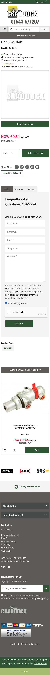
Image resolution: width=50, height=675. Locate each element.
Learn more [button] (40, 663)
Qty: (5, 153)
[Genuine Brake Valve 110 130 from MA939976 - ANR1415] (25, 398)
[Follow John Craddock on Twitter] (4, 567)
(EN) (10, 2)
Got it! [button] (25, 671)
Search (44, 29)
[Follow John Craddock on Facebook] (1, 567)
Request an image (25, 123)
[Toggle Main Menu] (4, 29)
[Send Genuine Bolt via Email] (37, 167)
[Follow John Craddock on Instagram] (7, 567)
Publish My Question (17, 303)
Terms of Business (30, 644)
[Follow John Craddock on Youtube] (9, 567)
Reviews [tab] (19, 189)
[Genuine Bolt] (25, 94)
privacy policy (41, 598)
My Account (40, 2)
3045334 (8, 347)
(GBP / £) (4, 2)
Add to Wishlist (13, 173)
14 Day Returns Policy (27, 486)
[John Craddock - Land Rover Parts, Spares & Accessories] (25, 12)
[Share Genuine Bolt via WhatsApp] (27, 167)
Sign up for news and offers (14, 581)
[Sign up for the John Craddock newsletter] (46, 588)
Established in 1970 (25, 35)
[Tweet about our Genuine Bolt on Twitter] (22, 167)
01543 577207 (25, 21)
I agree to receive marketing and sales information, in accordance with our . (24, 597)
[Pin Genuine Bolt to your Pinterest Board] (32, 167)
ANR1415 (25, 429)
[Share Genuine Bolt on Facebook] (17, 167)
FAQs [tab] (7, 189)
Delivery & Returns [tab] (32, 189)
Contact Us (16, 644)
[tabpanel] (25, 264)
